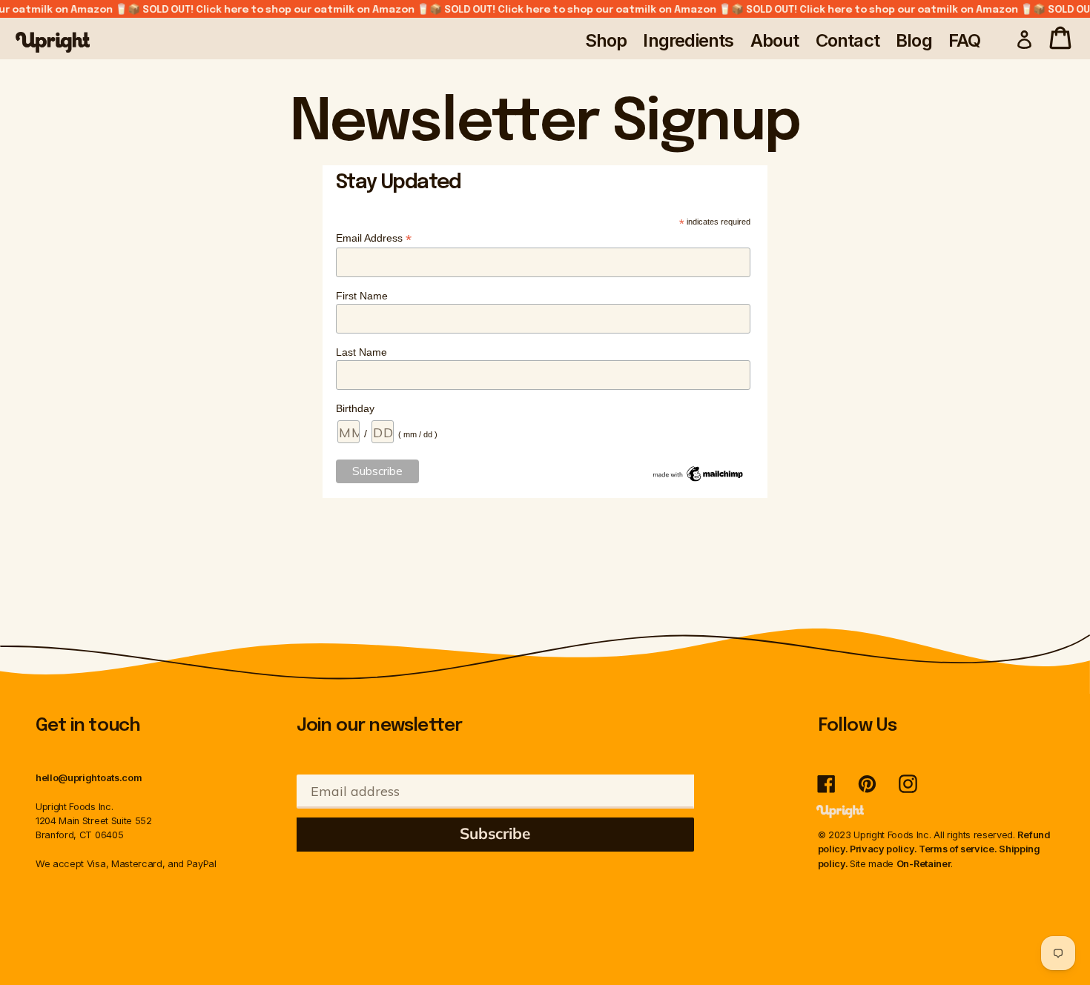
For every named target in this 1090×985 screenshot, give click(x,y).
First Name (362, 296)
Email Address (374, 238)
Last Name (361, 352)
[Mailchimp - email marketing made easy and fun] (698, 480)
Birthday (355, 408)
